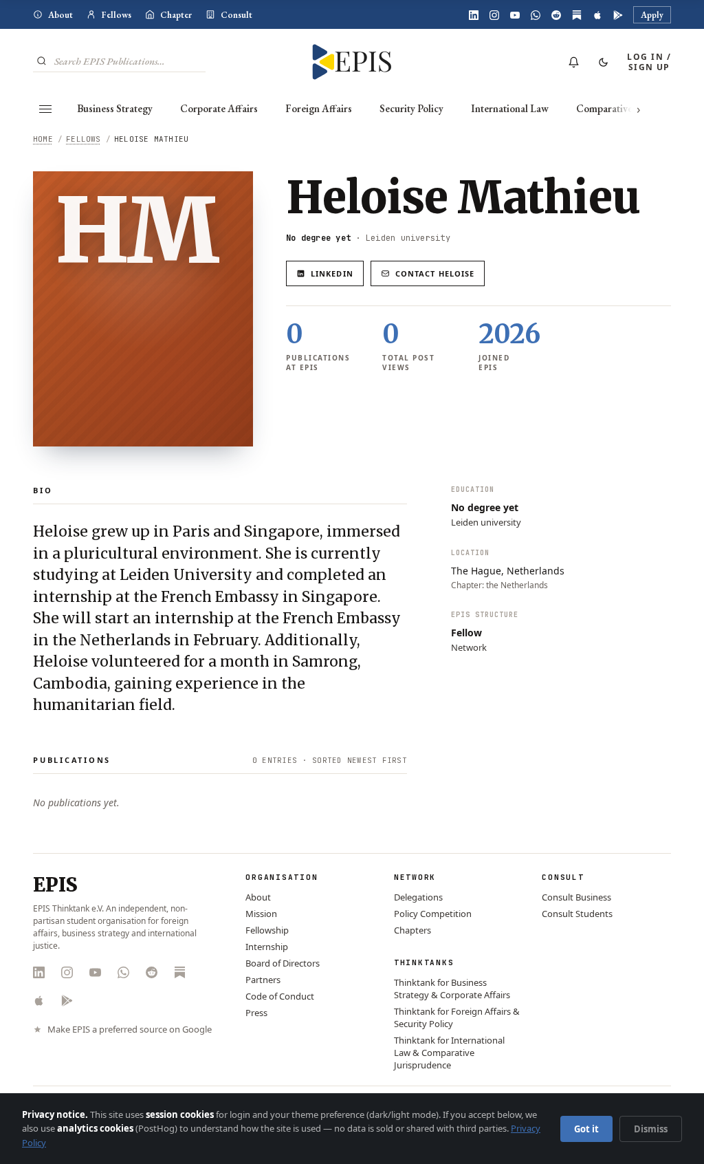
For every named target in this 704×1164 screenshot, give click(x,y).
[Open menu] (45, 108)
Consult (236, 15)
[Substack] (576, 15)
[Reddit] (556, 15)
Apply (652, 15)
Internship (266, 946)
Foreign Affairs (318, 108)
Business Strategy (115, 108)
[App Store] (597, 15)
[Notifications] (573, 62)
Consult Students (577, 913)
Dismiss (651, 1129)
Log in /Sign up (649, 62)
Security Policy (411, 108)
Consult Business (576, 897)
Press (256, 1012)
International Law (510, 108)
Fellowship (267, 930)
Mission (261, 913)
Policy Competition (433, 913)
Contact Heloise (435, 273)
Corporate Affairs (219, 108)
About (60, 15)
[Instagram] (494, 15)
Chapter (176, 15)
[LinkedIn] (473, 15)
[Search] (41, 60)
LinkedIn (332, 273)
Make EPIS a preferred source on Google (129, 1029)
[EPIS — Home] (352, 62)
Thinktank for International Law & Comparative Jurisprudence (449, 1052)
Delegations (418, 897)
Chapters (412, 930)
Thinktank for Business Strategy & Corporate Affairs (452, 988)
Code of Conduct (279, 996)
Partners (262, 979)
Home (43, 139)
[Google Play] (618, 15)
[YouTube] (514, 15)
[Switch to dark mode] (603, 62)
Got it (586, 1129)
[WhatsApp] (535, 15)
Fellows (116, 15)
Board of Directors (282, 963)
